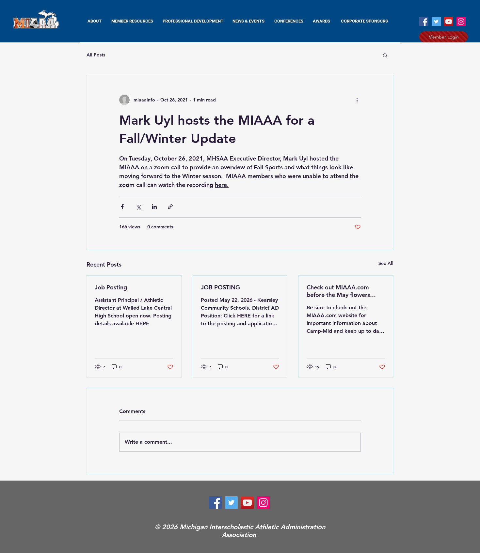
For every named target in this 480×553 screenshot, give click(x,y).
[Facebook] (423, 21)
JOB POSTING (220, 287)
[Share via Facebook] (122, 207)
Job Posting (111, 287)
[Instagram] (461, 21)
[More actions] (357, 100)
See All (385, 263)
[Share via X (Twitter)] (138, 207)
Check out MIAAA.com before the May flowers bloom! (338, 291)
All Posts (96, 55)
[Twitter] (436, 21)
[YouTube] (448, 21)
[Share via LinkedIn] (154, 207)
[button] (132, 21)
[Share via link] (170, 207)
